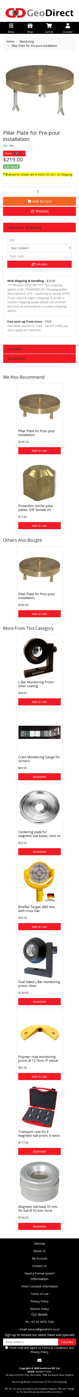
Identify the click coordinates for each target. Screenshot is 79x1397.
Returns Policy (39, 1309)
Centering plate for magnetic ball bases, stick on (39, 834)
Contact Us (39, 1266)
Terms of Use (40, 1294)
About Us (39, 1251)
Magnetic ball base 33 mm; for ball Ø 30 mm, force (38, 1208)
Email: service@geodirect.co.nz (39, 1329)
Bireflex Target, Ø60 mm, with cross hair (37, 909)
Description (14, 349)
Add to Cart (41, 201)
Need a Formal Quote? (39, 1273)
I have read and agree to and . (41, 1350)
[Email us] (39, 1360)
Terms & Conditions (55, 1348)
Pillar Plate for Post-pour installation (36, 433)
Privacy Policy (39, 1301)
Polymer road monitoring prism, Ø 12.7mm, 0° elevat (38, 1059)
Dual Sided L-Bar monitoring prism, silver (39, 984)
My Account (39, 1258)
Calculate (41, 264)
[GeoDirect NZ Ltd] (39, 13)
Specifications (16, 358)
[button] (39, 211)
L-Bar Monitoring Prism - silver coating (37, 684)
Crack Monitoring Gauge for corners (39, 759)
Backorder (39, 777)
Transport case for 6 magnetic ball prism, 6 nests (39, 1133)
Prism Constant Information (39, 1286)
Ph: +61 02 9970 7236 (39, 1322)
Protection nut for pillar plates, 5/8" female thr (35, 508)
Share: (9, 153)
